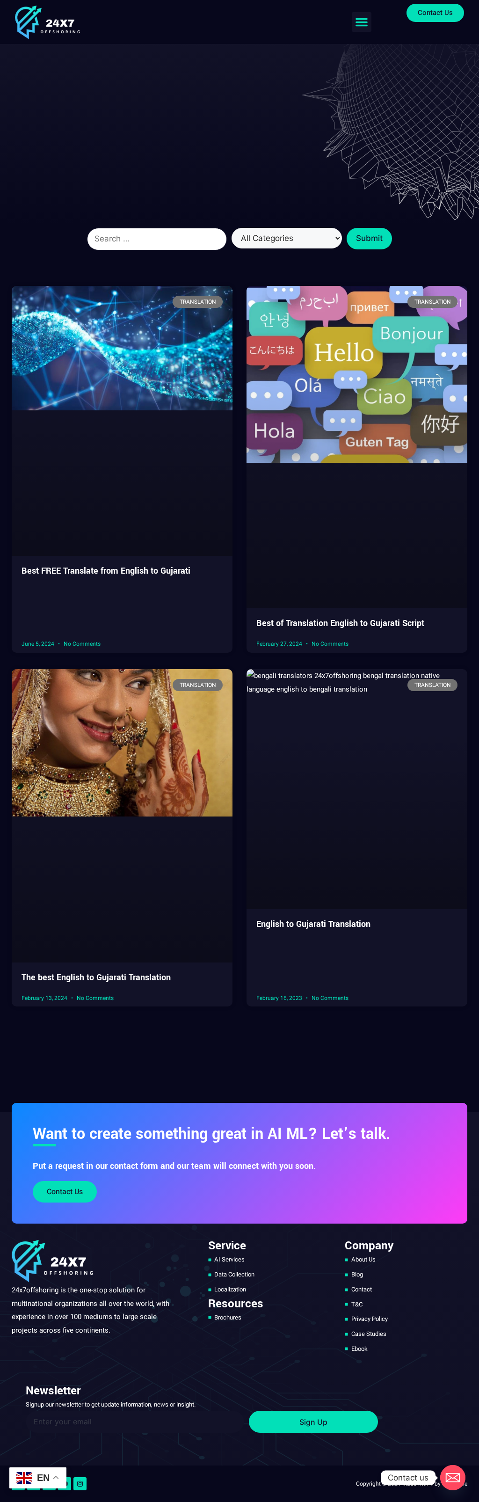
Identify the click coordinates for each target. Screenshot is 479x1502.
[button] (361, 22)
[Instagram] (80, 1483)
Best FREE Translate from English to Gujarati (106, 571)
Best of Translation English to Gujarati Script (340, 623)
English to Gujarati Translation (313, 924)
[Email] (452, 1477)
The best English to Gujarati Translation (96, 977)
